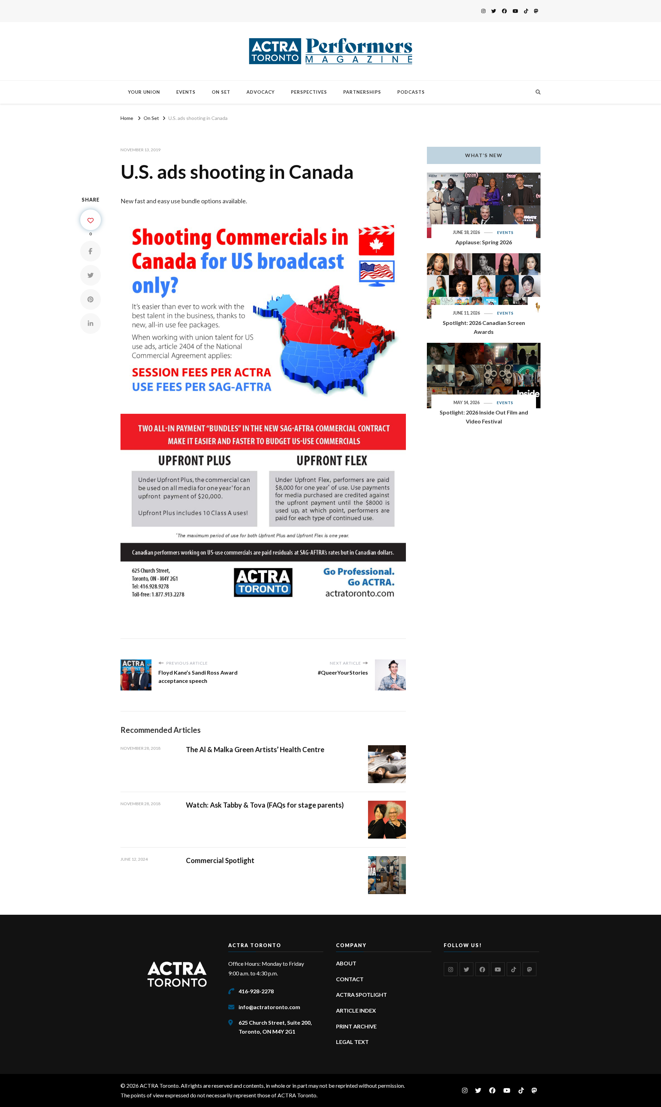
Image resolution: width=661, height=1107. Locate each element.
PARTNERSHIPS (362, 92)
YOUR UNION (144, 92)
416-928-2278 (256, 991)
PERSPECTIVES (309, 92)
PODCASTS (411, 92)
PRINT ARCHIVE (356, 1026)
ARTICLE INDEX (356, 1010)
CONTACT (350, 979)
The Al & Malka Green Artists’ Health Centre (255, 749)
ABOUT (346, 963)
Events (505, 232)
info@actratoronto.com (269, 1007)
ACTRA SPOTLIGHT (361, 994)
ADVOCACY (260, 92)
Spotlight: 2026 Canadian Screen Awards (484, 327)
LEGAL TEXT (352, 1041)
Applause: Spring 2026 (483, 242)
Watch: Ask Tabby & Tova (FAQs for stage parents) (265, 805)
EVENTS (186, 92)
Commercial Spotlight (220, 860)
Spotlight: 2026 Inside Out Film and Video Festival (484, 416)
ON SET (221, 92)
